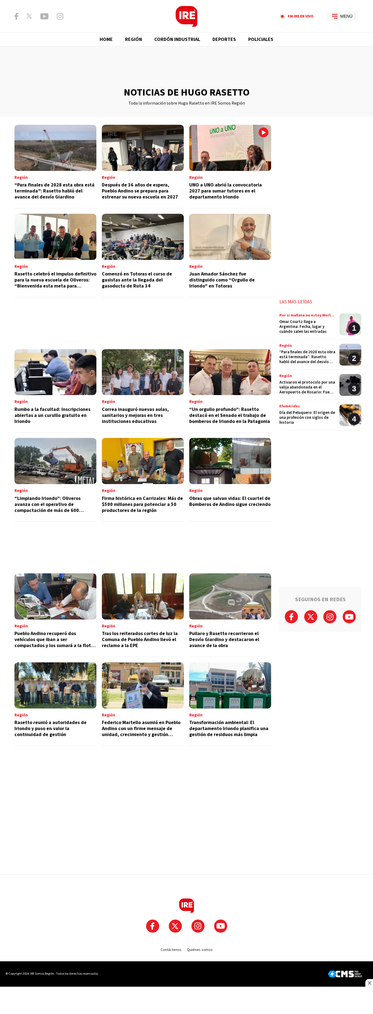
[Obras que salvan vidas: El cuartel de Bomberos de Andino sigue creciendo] (230, 479)
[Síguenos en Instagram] (60, 16)
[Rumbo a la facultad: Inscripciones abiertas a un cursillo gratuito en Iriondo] (55, 391)
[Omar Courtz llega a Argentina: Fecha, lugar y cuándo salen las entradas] (320, 326)
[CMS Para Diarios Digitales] (345, 974)
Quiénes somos (200, 950)
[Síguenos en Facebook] (16, 16)
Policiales (260, 39)
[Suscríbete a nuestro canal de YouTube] (44, 16)
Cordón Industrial (177, 39)
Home (106, 39)
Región (133, 39)
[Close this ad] (369, 983)
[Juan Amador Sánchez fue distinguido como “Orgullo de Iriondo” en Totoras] (230, 255)
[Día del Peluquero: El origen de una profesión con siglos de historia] (320, 417)
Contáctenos (171, 950)
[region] (186, 67)
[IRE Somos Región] (186, 16)
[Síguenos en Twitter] (29, 16)
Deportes (224, 39)
